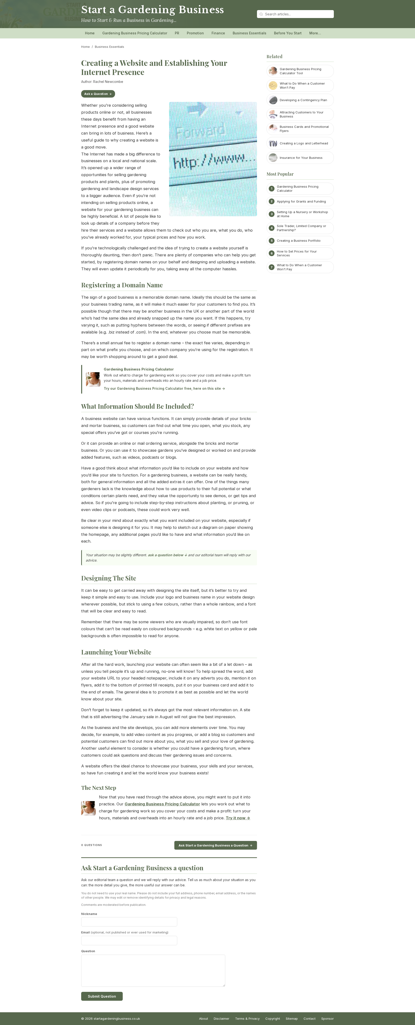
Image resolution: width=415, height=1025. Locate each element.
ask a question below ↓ (167, 555)
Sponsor (327, 1018)
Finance (218, 33)
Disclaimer (221, 1018)
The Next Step (98, 787)
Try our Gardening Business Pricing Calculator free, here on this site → (164, 388)
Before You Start (288, 33)
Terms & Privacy (247, 1018)
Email (124, 932)
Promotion (195, 33)
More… (315, 33)
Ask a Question (96, 94)
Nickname (89, 914)
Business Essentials (249, 33)
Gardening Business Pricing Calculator (134, 33)
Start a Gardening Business (152, 10)
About (203, 1018)
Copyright (272, 1018)
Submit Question (102, 996)
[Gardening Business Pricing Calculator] (88, 809)
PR (177, 33)
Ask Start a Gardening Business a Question (213, 845)
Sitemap (292, 1018)
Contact (310, 1018)
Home (90, 33)
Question (88, 951)
